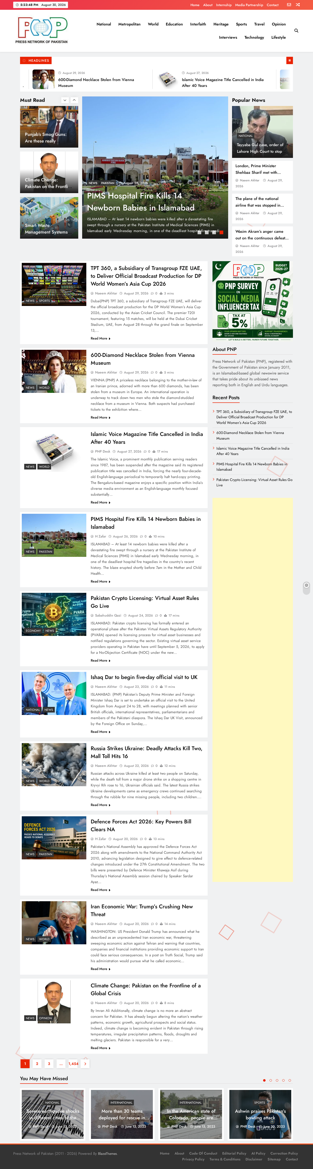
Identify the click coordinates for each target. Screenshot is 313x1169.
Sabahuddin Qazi (108, 615)
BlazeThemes (107, 1153)
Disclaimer (254, 1159)
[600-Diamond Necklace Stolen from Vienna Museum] (54, 371)
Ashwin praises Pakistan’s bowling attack (260, 1114)
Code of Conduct (203, 1153)
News (93, 183)
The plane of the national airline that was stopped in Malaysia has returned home (260, 205)
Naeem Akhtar (249, 180)
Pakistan (45, 551)
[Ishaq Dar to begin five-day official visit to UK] (54, 693)
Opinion (279, 24)
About (207, 4)
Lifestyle (278, 37)
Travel (259, 24)
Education (174, 24)
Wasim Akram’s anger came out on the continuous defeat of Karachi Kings (260, 238)
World (153, 24)
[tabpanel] (155, 167)
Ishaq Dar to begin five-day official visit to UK (144, 677)
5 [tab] (290, 1080)
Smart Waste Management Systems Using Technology (46, 186)
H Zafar (100, 536)
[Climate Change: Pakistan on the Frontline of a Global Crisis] (54, 1001)
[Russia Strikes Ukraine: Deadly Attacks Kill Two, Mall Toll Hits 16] (54, 764)
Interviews (228, 37)
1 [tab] (200, 233)
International (121, 1102)
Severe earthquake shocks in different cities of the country (52, 1118)
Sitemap (274, 1159)
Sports (241, 24)
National (104, 24)
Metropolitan (129, 24)
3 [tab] (214, 233)
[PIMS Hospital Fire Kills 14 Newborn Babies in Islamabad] (264, 79)
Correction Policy (284, 1153)
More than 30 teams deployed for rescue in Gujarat (122, 1118)
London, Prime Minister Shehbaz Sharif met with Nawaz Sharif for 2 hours (257, 172)
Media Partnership (249, 4)
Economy (33, 631)
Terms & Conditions (225, 1159)
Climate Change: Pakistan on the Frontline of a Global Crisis (49, 141)
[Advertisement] (252, 690)
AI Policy (258, 1153)
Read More (99, 338)
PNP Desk (102, 451)
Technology (254, 37)
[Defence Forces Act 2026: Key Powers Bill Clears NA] (54, 837)
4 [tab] (222, 233)
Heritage (221, 24)
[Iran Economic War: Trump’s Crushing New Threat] (54, 922)
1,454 (73, 1063)
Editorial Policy (234, 1153)
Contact (273, 4)
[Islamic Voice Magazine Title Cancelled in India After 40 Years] (141, 79)
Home (195, 4)
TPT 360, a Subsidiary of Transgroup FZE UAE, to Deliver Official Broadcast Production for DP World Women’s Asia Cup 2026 (146, 276)
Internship (224, 4)
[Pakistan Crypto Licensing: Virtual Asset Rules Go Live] (54, 614)
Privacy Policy (193, 1159)
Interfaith (198, 24)
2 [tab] (207, 233)
